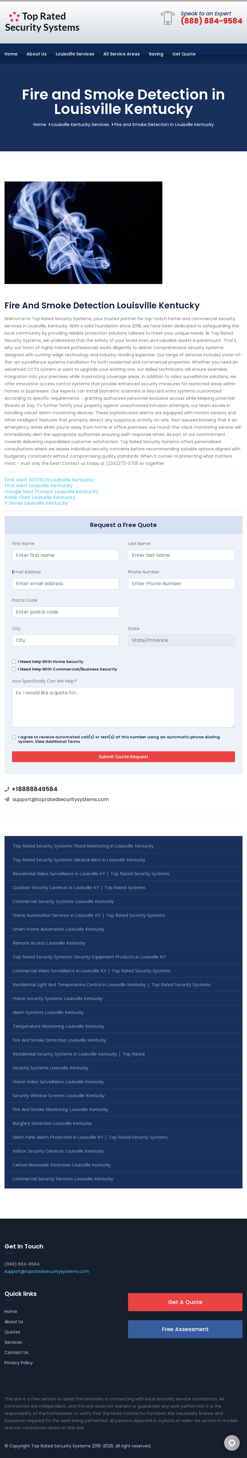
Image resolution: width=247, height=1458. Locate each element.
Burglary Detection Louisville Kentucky (52, 1123)
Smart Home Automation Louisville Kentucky (58, 929)
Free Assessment (185, 1329)
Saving (156, 54)
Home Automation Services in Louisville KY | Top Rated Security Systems (89, 915)
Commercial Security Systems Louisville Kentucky (63, 901)
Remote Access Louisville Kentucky (49, 943)
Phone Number (143, 572)
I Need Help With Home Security (50, 661)
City (16, 629)
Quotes (12, 1332)
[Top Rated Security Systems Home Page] (42, 21)
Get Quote (183, 54)
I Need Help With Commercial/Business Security (67, 669)
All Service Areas (121, 54)
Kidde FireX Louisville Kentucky (40, 497)
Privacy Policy (19, 1363)
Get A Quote (185, 1302)
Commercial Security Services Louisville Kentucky (63, 1179)
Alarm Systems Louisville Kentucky (48, 1012)
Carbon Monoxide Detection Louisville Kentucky (62, 1165)
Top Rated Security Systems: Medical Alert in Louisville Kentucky (79, 860)
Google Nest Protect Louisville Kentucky (51, 491)
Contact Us (16, 1352)
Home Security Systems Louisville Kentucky (58, 998)
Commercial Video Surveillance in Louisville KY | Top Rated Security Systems (92, 970)
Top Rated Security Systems (61, 1446)
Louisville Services (75, 54)
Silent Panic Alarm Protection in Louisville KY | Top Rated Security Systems (90, 1137)
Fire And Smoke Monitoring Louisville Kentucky (60, 1109)
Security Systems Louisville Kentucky (51, 1068)
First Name (23, 544)
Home (11, 54)
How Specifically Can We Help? (44, 681)
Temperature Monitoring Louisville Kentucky (58, 1026)
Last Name (139, 544)
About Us (37, 54)
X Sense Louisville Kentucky (36, 503)
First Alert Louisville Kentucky (39, 485)
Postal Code (24, 600)
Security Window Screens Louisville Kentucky (59, 1095)
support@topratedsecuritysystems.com (61, 799)
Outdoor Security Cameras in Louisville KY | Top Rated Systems (79, 887)
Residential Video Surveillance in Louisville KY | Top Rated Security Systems (91, 873)
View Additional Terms (57, 741)
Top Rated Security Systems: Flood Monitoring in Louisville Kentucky (83, 846)
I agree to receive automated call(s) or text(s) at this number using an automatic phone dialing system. (119, 739)
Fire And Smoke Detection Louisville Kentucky (59, 1040)
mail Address (26, 572)
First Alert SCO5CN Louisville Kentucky (49, 479)
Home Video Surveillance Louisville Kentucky (58, 1081)
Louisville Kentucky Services (80, 125)
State (133, 629)
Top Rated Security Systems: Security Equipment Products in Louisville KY (89, 957)
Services (13, 1342)
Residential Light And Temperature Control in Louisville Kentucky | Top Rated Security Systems (112, 984)
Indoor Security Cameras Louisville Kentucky (58, 1151)
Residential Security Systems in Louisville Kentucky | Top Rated (79, 1054)
